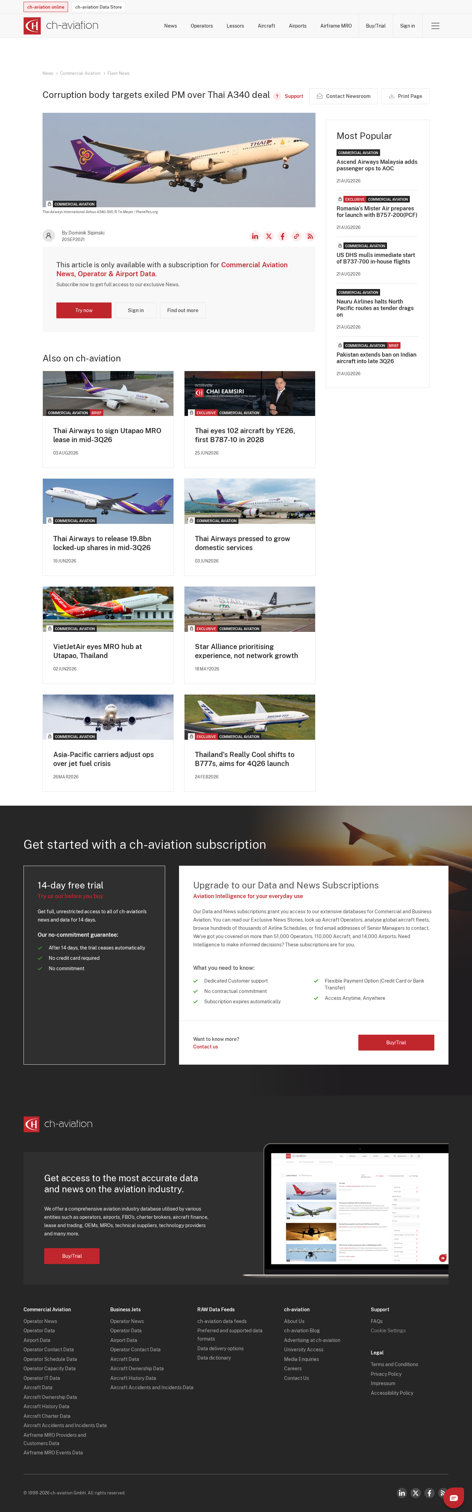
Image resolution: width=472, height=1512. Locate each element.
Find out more (182, 310)
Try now (84, 310)
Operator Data (39, 1330)
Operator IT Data (41, 1378)
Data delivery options (220, 1348)
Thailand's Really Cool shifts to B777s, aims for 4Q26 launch (244, 759)
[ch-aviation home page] (60, 25)
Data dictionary (214, 1358)
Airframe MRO (336, 26)
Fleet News (118, 73)
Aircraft (266, 26)
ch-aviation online (45, 7)
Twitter (415, 1493)
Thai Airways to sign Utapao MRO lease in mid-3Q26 (107, 435)
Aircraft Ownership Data (50, 1397)
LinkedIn (255, 236)
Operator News (40, 1321)
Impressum (383, 1383)
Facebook (282, 236)
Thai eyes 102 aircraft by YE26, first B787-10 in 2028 (245, 435)
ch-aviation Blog (302, 1330)
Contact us (205, 1047)
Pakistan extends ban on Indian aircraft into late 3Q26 (376, 358)
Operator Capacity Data (49, 1368)
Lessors (235, 26)
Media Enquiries (301, 1359)
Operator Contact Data (48, 1349)
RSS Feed (310, 236)
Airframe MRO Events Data (53, 1452)
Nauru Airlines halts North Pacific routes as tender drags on (375, 308)
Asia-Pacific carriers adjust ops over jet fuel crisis (103, 759)
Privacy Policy (386, 1374)
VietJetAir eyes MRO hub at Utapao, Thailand (97, 651)
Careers (293, 1368)
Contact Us (296, 1378)
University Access (303, 1349)
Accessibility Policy (392, 1393)
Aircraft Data (38, 1387)
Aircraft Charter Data (46, 1416)
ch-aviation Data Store (98, 7)
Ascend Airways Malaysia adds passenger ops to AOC (377, 165)
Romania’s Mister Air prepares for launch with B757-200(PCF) (377, 211)
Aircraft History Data (46, 1406)
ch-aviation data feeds (222, 1321)
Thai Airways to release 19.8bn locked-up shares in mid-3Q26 (102, 543)
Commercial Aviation (80, 73)
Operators (202, 26)
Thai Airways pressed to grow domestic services (242, 543)
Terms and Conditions (394, 1364)
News (170, 26)
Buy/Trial (376, 26)
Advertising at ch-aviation (312, 1340)
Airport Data (36, 1340)
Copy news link (296, 236)
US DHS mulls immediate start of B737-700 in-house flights (376, 258)
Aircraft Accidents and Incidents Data (65, 1425)
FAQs (377, 1321)
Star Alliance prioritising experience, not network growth (246, 651)
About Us (294, 1321)
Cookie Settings (388, 1330)
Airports (297, 26)
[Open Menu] (435, 26)
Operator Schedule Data (50, 1359)
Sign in (407, 26)
